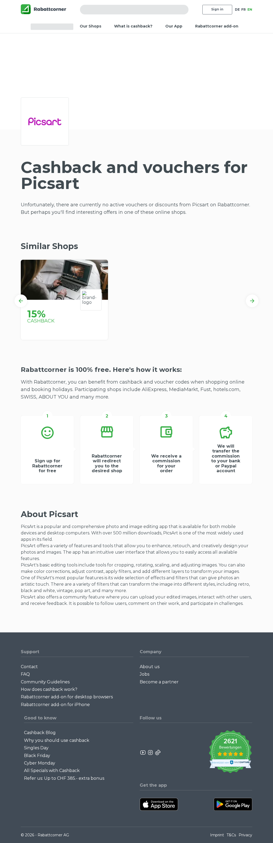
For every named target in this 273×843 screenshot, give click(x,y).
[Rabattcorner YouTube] (143, 752)
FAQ (25, 674)
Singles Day (36, 747)
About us (149, 666)
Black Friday (37, 755)
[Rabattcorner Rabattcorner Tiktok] (157, 752)
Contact (29, 666)
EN (249, 9)
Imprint (217, 835)
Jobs (144, 674)
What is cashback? (133, 26)
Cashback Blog (40, 732)
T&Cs (231, 835)
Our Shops (90, 26)
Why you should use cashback (56, 740)
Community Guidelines (45, 681)
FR (243, 9)
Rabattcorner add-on (216, 26)
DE (237, 9)
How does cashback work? (49, 689)
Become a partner (159, 681)
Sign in (217, 9)
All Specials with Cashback (52, 770)
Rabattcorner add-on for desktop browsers (67, 696)
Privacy (245, 835)
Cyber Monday (39, 763)
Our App (173, 26)
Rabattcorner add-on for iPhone (55, 704)
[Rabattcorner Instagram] (150, 752)
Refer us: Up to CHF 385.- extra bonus (64, 778)
